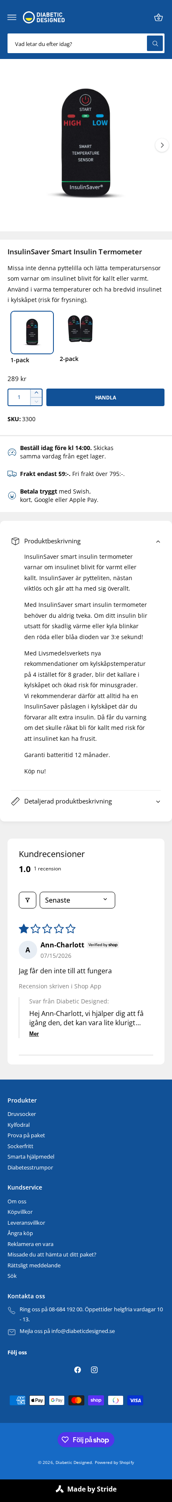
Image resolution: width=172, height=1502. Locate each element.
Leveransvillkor (26, 1222)
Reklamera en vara (30, 1244)
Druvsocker (22, 1114)
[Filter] (27, 900)
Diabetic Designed (74, 1462)
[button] (12, 17)
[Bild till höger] (162, 145)
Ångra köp (20, 1233)
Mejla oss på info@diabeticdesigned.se (67, 1331)
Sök (12, 1275)
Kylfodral (19, 1124)
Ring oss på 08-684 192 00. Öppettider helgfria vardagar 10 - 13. (91, 1314)
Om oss (17, 1201)
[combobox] (86, 43)
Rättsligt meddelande (34, 1265)
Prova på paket (26, 1135)
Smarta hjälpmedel (31, 1156)
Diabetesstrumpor (30, 1167)
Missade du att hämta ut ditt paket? (52, 1254)
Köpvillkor (20, 1211)
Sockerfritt (20, 1146)
